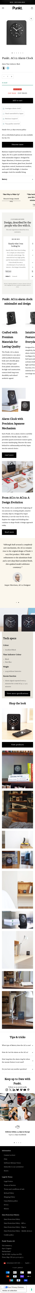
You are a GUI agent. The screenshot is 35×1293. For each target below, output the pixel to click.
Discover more (17, 145)
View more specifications (17, 694)
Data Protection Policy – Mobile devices (18, 1231)
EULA (6, 1205)
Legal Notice (8, 1181)
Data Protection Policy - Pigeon (15, 1227)
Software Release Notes (12, 1163)
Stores (6, 1171)
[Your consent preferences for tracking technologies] (31, 1289)
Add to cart (17, 101)
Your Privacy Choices (16, 1287)
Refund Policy (9, 1193)
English (27, 1263)
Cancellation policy (11, 1201)
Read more (8, 271)
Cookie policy (9, 1235)
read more (9, 455)
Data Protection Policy (12, 1219)
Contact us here (9, 1155)
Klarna (6, 1209)
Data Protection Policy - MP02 (14, 1223)
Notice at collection (9, 1291)
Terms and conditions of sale (14, 1189)
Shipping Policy (9, 1197)
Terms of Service (10, 1185)
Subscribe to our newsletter (14, 1167)
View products (17, 745)
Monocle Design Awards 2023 (11, 200)
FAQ (5, 1159)
